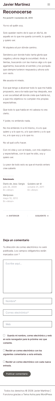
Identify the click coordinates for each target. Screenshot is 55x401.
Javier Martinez (16, 4)
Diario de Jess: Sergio (14, 183)
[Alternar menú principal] (49, 4)
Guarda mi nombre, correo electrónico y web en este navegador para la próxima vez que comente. (27, 339)
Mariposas (8, 195)
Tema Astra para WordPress (37, 394)
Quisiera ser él (35, 183)
